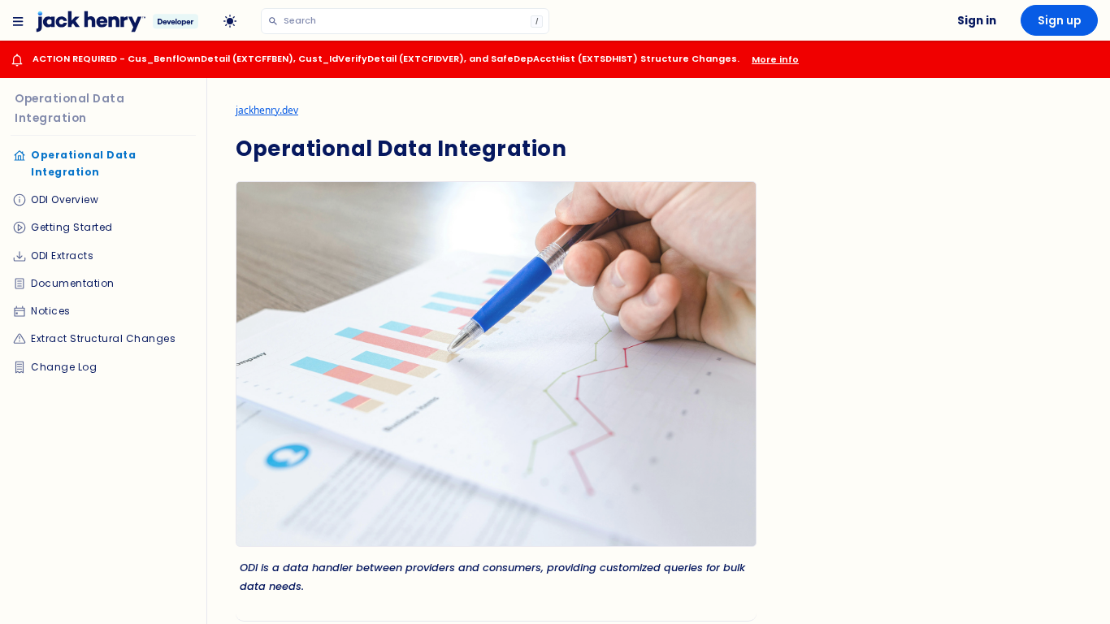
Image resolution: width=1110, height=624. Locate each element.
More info (775, 59)
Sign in (976, 20)
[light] (229, 21)
